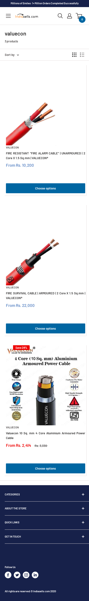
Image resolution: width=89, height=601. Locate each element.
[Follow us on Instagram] (26, 575)
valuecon (12, 147)
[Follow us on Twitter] (17, 575)
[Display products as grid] (74, 55)
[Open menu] (8, 16)
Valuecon (12, 427)
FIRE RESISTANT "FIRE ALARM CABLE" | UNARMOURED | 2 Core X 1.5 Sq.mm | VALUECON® (45, 155)
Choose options (45, 188)
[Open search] (60, 15)
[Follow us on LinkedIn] (35, 575)
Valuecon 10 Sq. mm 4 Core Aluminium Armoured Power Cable (45, 435)
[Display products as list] (82, 55)
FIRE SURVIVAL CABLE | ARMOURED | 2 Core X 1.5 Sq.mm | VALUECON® (45, 295)
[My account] (69, 15)
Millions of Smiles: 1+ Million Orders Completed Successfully (45, 3)
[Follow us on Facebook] (8, 575)
